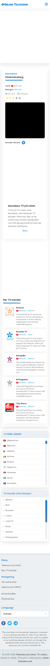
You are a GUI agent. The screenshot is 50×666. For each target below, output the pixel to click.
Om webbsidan (9, 582)
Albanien (11, 446)
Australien (11, 483)
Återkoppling (7, 599)
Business (10, 510)
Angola (10, 462)
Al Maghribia (22, 380)
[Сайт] (23, 142)
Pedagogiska (12, 537)
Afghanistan (12, 440)
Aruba (10, 478)
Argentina (11, 467)
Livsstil (9, 516)
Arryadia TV (21, 332)
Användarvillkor (8, 594)
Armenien (11, 473)
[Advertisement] (25, 36)
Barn (8, 505)
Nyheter (9, 532)
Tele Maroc (21, 404)
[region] (25, 462)
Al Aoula (20, 308)
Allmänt (9, 500)
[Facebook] (3, 623)
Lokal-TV (9, 521)
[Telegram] (16, 623)
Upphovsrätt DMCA (11, 587)
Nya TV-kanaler (9, 571)
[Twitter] (10, 623)
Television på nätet (11, 565)
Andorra (10, 456)
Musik (8, 527)
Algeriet (10, 451)
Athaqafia (20, 356)
